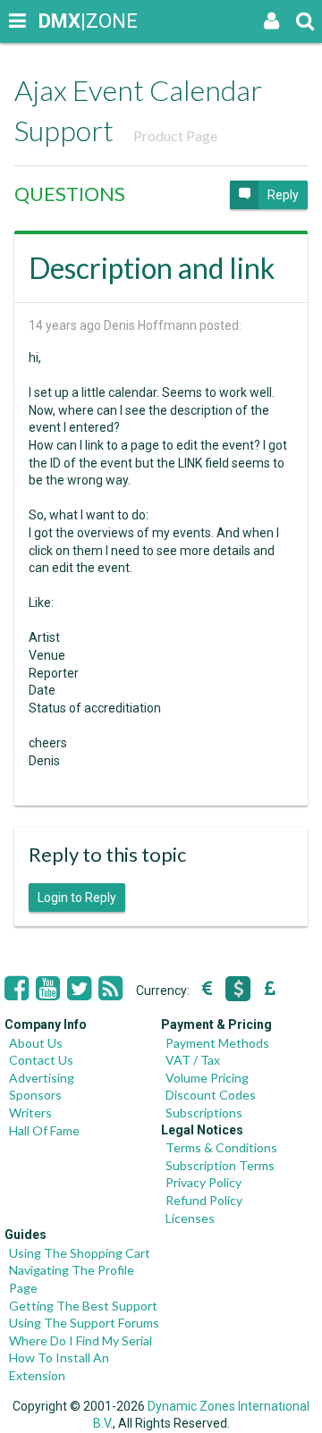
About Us (36, 1042)
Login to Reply (77, 897)
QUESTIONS (69, 193)
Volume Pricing (207, 1077)
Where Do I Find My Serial (80, 1340)
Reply (283, 195)
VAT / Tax (192, 1059)
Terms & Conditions (221, 1147)
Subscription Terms (220, 1165)
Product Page (175, 135)
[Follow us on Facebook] (16, 989)
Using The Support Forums (84, 1322)
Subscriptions (203, 1112)
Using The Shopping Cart (79, 1252)
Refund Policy (203, 1200)
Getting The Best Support (83, 1305)
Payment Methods (217, 1042)
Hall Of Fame (44, 1130)
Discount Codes (210, 1094)
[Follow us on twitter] (79, 989)
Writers (30, 1112)
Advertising (41, 1077)
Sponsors (35, 1094)
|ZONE (55, 21)
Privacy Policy (203, 1182)
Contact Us (41, 1059)
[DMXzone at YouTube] (48, 989)
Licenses (190, 1218)
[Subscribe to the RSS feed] (110, 989)
